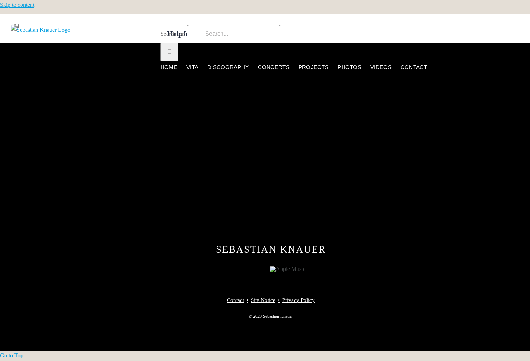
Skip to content (17, 5)
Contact (235, 300)
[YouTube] (253, 269)
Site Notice (263, 300)
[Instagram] (243, 269)
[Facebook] (233, 269)
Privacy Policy (298, 300)
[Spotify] (262, 269)
